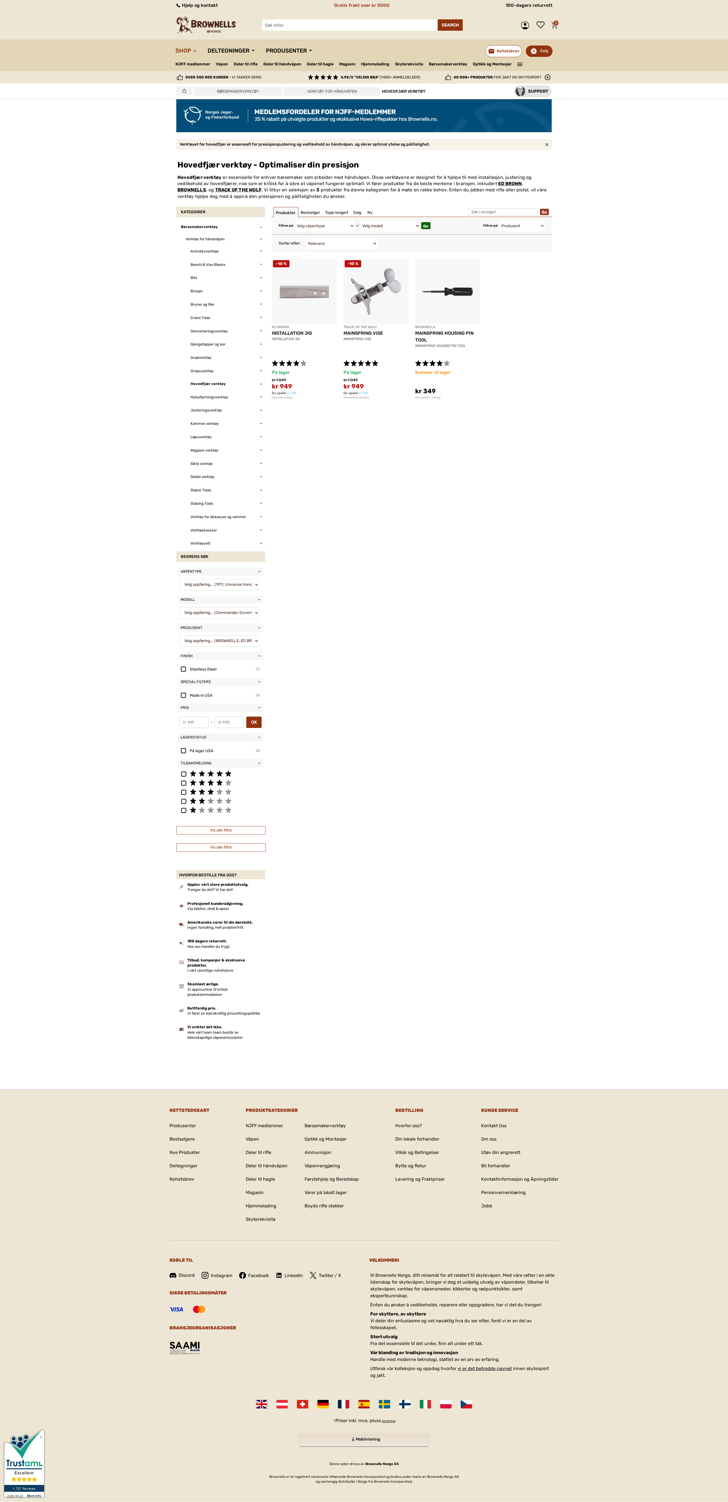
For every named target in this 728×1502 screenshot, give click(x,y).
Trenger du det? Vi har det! (210, 889)
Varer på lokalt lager (326, 1192)
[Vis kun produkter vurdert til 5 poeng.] (220, 773)
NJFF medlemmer (192, 64)
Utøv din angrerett (500, 1152)
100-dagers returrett (529, 5)
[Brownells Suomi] (405, 1404)
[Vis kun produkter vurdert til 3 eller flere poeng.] (220, 792)
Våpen (222, 64)
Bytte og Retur (410, 1165)
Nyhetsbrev (181, 1179)
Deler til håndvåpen (282, 64)
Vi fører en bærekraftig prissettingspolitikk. (224, 1013)
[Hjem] (182, 91)
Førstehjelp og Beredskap (332, 1179)
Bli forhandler (495, 1165)
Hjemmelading (375, 64)
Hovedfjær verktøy (356, 397)
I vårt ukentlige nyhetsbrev (210, 970)
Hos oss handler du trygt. (208, 946)
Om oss (489, 1139)
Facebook (258, 1275)
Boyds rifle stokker (324, 1206)
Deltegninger (228, 50)
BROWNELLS (191, 190)
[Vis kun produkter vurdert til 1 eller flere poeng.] (220, 810)
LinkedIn (294, 1275)
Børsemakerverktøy (448, 64)
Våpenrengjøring (322, 1165)
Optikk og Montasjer (492, 64)
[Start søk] (450, 25)
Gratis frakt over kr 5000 (362, 5)
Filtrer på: (286, 225)
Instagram (221, 1275)
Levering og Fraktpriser (420, 1179)
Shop (183, 50)
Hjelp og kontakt (199, 5)
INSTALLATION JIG (292, 333)
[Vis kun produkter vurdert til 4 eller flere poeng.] (220, 782)
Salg (544, 50)
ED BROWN (510, 183)
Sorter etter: (290, 243)
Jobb (486, 1206)
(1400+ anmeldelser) (380, 77)
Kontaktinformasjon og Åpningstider (520, 1179)
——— (520, 64)
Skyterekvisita (409, 64)
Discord (187, 1275)
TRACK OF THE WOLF (238, 190)
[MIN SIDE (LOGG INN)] (526, 25)
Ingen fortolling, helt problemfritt (215, 927)
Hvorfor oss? (408, 1125)
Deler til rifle (246, 64)
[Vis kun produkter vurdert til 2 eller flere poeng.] (220, 801)
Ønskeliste (542, 25)
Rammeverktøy (282, 397)
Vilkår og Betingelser (417, 1152)
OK (254, 722)
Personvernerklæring (503, 1192)
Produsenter (286, 50)
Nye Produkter (184, 1152)
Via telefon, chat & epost (208, 909)
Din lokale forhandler (417, 1139)
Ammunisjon (318, 1152)
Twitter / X (330, 1275)
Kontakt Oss (493, 1125)
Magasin (347, 64)
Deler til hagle (320, 64)
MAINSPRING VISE (363, 333)
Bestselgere (182, 1139)
